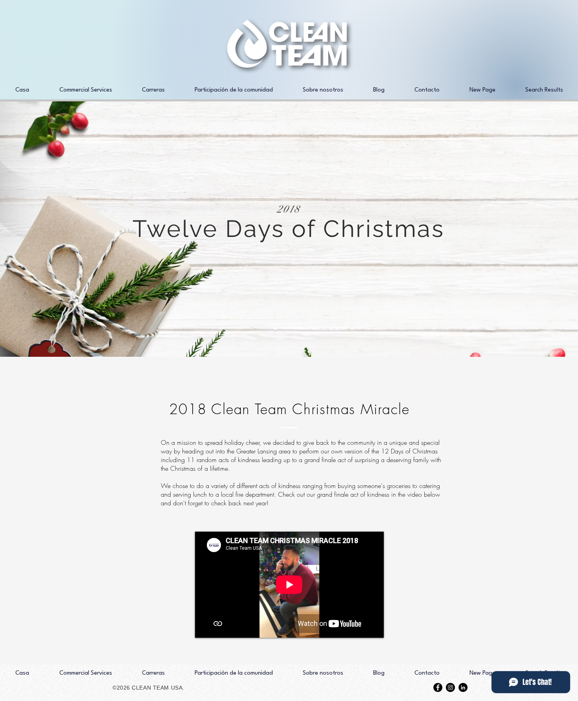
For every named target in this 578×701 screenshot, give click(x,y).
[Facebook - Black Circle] (437, 687)
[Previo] (44, 229)
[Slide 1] (289, 337)
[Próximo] (534, 229)
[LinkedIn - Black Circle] (463, 687)
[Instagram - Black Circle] (450, 687)
